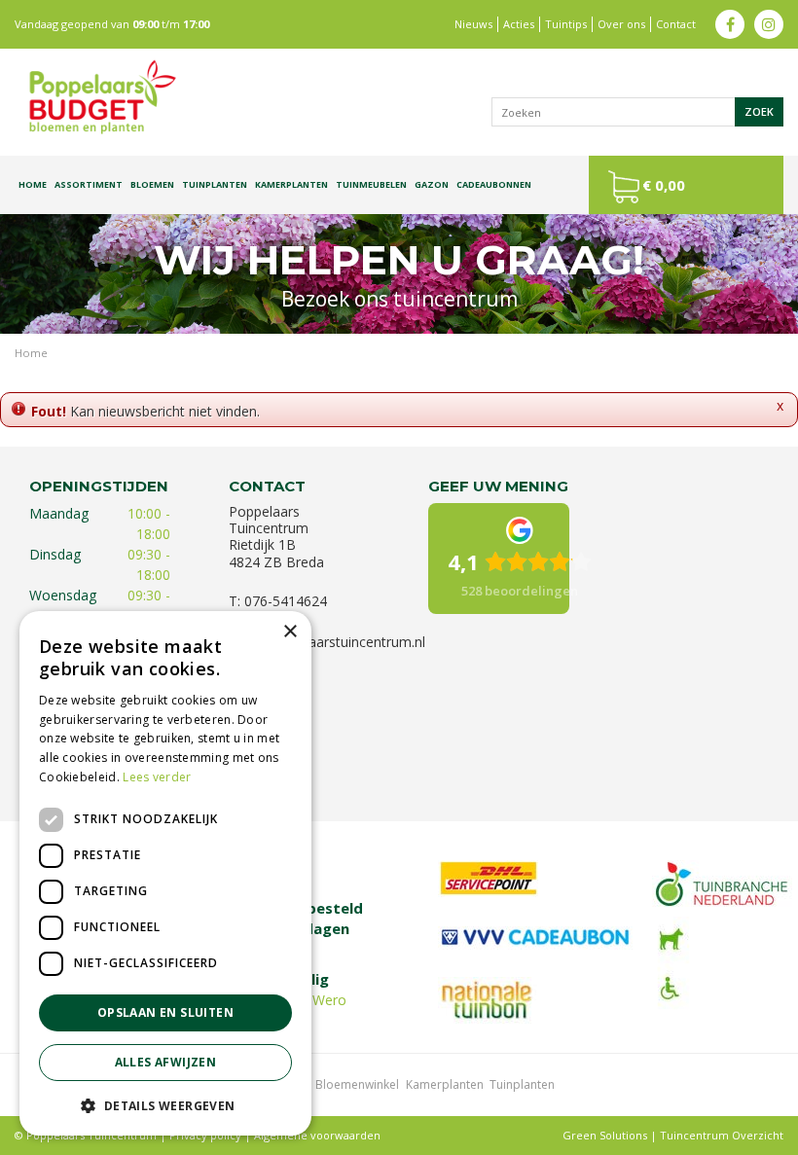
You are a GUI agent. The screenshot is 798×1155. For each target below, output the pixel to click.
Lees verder (157, 777)
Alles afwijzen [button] (166, 1062)
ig (768, 24)
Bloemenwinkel (357, 1084)
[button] (165, 1105)
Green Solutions (604, 1135)
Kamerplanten (445, 1084)
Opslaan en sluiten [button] (165, 1012)
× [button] (289, 632)
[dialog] (165, 873)
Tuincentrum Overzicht (721, 1135)
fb (729, 24)
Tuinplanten (522, 1084)
